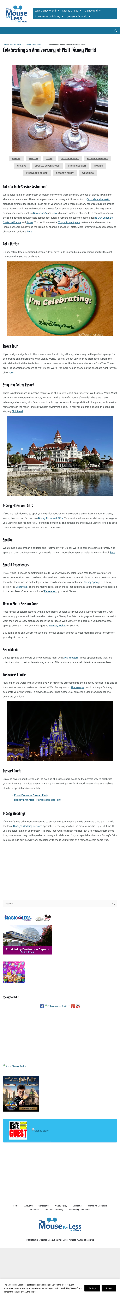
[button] (115, 31)
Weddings (88, 173)
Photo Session (77, 166)
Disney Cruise (70, 10)
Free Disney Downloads (79, 1209)
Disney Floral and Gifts (50, 518)
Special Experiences (47, 166)
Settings (92, 1288)
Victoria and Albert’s (98, 199)
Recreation (50, 591)
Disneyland (91, 10)
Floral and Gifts (97, 158)
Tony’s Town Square (69, 222)
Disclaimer (77, 1206)
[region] (60, 1287)
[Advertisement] (60, 872)
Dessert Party (65, 173)
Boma (29, 222)
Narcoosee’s (40, 213)
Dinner (16, 158)
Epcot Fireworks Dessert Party (31, 795)
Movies (98, 166)
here (29, 231)
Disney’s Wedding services (27, 826)
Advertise (34, 1209)
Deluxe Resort (70, 158)
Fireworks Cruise (37, 173)
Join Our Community (53, 1209)
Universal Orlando (77, 16)
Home (5, 44)
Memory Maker (57, 625)
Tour (49, 158)
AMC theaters (70, 657)
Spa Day (21, 166)
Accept (109, 1288)
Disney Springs (92, 582)
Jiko (54, 213)
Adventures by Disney (47, 16)
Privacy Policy (60, 1206)
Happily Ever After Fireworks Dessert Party (37, 799)
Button (33, 158)
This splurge (77, 687)
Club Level (17, 411)
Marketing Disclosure (97, 1206)
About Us (28, 1206)
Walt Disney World (45, 10)
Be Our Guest (101, 217)
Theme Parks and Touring (36, 44)
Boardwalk (22, 586)
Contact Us (43, 1206)
